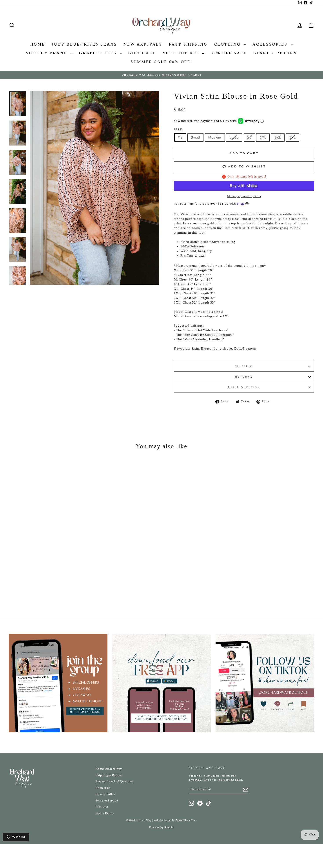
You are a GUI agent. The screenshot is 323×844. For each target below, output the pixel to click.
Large (234, 137)
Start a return (275, 53)
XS (180, 137)
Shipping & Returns (109, 775)
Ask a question (244, 387)
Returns (244, 376)
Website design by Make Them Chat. (175, 820)
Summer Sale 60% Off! (161, 62)
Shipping (244, 366)
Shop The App (182, 53)
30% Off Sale (229, 53)
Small (195, 137)
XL (249, 137)
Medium (214, 137)
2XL (277, 137)
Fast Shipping (188, 44)
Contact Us (103, 787)
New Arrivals (142, 44)
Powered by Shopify (161, 827)
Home (37, 44)
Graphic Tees (98, 53)
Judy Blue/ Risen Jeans (84, 44)
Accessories (270, 44)
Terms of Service (107, 800)
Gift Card (142, 53)
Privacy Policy (105, 794)
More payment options (244, 196)
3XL (292, 137)
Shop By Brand (47, 53)
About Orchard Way (109, 768)
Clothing (228, 44)
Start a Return (105, 813)
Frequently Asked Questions (114, 781)
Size (178, 129)
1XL (263, 137)
